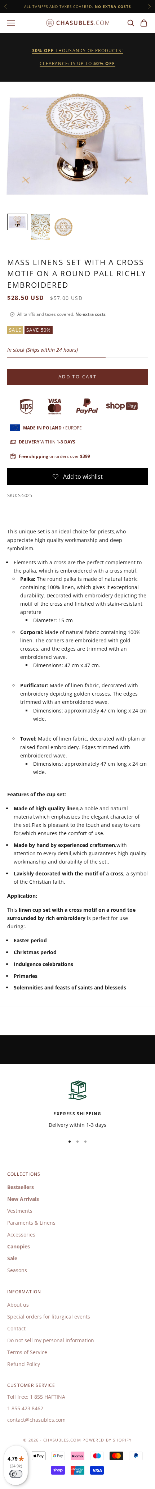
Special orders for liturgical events (48, 1316)
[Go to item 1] (17, 222)
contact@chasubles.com (36, 1419)
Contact (16, 1328)
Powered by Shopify (107, 1440)
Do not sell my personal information (50, 1340)
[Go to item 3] (63, 227)
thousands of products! (77, 50)
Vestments (19, 1210)
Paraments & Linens (31, 1222)
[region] (77, 1104)
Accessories (21, 1234)
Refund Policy (23, 1364)
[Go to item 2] (40, 227)
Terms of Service (27, 1352)
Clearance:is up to (77, 63)
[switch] (15, 1474)
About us (18, 1304)
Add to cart (77, 376)
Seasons (17, 1270)
